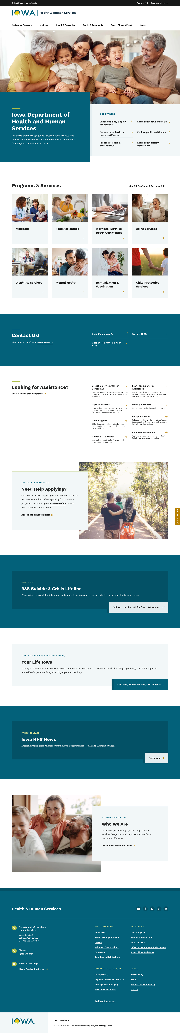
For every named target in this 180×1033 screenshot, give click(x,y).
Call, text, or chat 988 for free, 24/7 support (137, 607)
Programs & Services (159, 3)
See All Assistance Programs (27, 393)
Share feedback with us (31, 969)
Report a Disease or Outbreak (109, 979)
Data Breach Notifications (107, 957)
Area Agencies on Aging (106, 984)
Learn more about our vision (117, 845)
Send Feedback (61, 1020)
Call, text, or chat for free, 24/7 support (139, 684)
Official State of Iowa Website (24, 3)
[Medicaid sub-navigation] (50, 25)
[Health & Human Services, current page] (24, 13)
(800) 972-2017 (26, 954)
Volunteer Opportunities (107, 947)
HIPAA (134, 979)
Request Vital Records (141, 937)
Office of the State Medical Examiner (148, 947)
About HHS (100, 932)
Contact (100, 975)
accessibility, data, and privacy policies (95, 1025)
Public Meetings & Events (107, 937)
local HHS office (57, 503)
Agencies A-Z (142, 3)
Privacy (134, 989)
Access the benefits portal (35, 514)
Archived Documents (105, 1001)
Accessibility (137, 974)
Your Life (138, 942)
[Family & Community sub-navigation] (105, 25)
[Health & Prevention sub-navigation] (77, 25)
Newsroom (155, 758)
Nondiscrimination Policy (143, 984)
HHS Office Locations (105, 989)
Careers (98, 942)
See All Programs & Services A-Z (146, 186)
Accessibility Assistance (142, 952)
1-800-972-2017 (45, 342)
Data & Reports (138, 932)
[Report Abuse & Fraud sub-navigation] (134, 25)
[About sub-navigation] (147, 25)
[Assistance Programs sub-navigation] (34, 25)
